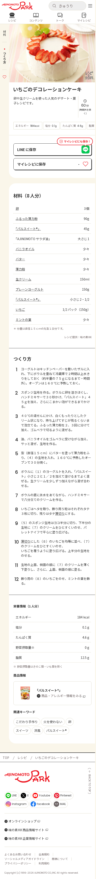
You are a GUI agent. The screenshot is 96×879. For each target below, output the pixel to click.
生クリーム (23, 279)
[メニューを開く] (90, 6)
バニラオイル (25, 249)
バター (20, 259)
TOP (6, 757)
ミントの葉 (23, 319)
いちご (20, 309)
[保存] (4, 76)
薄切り (60, 513)
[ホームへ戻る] (17, 6)
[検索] (54, 6)
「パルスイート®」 (28, 228)
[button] (67, 5)
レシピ (22, 757)
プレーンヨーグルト (30, 289)
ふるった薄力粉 (27, 218)
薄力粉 (20, 269)
